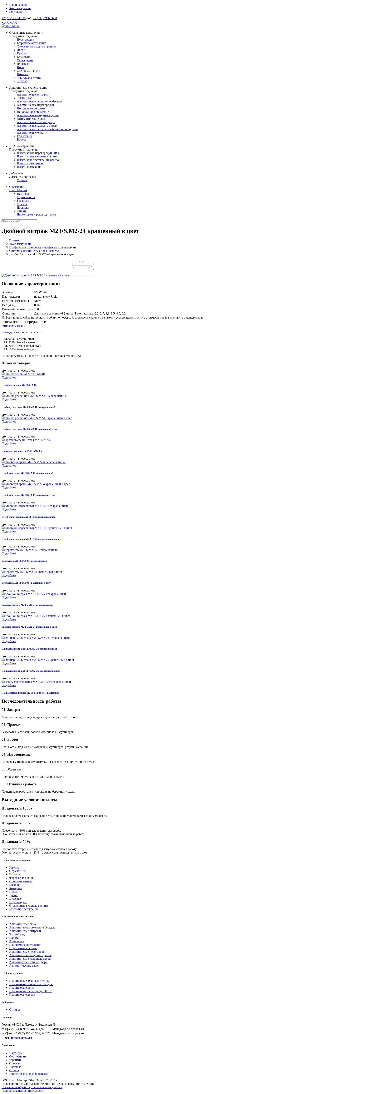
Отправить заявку (13, 325)
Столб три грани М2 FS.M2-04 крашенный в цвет (29, 494)
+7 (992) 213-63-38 (45, 18)
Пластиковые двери (30, 163)
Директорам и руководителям (36, 214)
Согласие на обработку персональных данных (32, 1087)
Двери (21, 50)
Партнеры (23, 193)
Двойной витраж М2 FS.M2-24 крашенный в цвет (29, 626)
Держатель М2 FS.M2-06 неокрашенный (24, 560)
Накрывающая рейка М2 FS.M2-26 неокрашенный (30, 692)
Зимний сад (24, 98)
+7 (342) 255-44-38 (14, 18)
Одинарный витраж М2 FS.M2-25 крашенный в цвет (31, 670)
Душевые (23, 63)
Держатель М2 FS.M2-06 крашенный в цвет (26, 582)
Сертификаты (26, 197)
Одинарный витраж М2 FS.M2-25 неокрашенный (29, 648)
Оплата (22, 211)
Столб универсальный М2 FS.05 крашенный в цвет (30, 538)
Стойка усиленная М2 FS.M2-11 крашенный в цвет (30, 429)
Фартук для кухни (29, 77)
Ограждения (25, 60)
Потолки (22, 74)
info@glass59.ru (21, 1037)
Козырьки (23, 56)
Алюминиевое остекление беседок (39, 101)
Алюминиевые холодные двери (37, 125)
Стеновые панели (28, 70)
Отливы (22, 180)
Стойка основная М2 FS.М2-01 (19, 385)
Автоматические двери (32, 118)
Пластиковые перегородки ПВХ (38, 153)
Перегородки (25, 39)
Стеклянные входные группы (36, 46)
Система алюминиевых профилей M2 (34, 250)
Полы (20, 67)
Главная (14, 240)
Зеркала (22, 81)
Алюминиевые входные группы (38, 115)
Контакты (15, 11)
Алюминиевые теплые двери (36, 122)
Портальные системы (31, 108)
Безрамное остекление (31, 43)
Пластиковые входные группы (37, 156)
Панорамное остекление (33, 111)
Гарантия (23, 200)
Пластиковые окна (29, 166)
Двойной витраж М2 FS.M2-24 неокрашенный (27, 604)
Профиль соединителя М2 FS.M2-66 (22, 450)
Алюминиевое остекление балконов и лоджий (47, 129)
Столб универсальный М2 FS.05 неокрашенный (28, 516)
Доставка (23, 207)
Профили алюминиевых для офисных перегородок (42, 247)
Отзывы (22, 204)
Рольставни (24, 136)
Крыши (22, 53)
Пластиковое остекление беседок (38, 159)
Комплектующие (20, 8)
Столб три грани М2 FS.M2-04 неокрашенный (27, 473)
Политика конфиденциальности (23, 1090)
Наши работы (18, 4)
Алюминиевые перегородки (35, 104)
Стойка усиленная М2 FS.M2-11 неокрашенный (28, 407)
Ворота (21, 139)
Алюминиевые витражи (33, 94)
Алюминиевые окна (30, 132)
